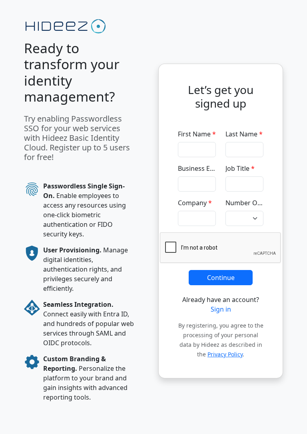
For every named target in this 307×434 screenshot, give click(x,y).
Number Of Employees (244, 202)
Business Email (197, 168)
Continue (221, 277)
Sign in (221, 309)
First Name (197, 134)
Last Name (244, 134)
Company (195, 202)
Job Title (240, 168)
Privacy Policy (225, 354)
